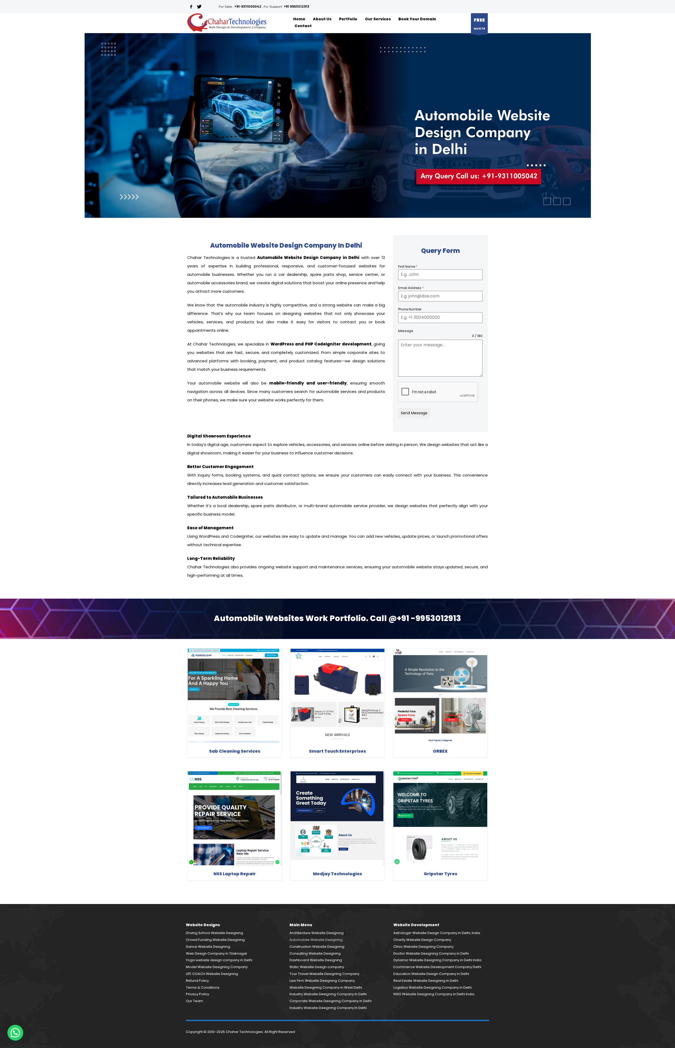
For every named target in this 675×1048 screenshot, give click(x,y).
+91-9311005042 (247, 6)
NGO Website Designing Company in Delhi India (433, 994)
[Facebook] (191, 7)
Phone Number (409, 309)
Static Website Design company (317, 966)
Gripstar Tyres (440, 874)
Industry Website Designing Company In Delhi (328, 994)
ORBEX (440, 751)
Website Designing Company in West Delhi (326, 987)
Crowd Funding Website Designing (215, 939)
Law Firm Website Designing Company (322, 980)
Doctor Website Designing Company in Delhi (431, 953)
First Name (407, 266)
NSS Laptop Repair (235, 874)
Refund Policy (197, 980)
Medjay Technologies (337, 874)
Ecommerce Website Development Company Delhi (437, 966)
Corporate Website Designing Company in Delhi (331, 1000)
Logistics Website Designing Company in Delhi (432, 987)
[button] (15, 1033)
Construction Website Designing (317, 946)
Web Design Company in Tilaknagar (216, 953)
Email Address (411, 288)
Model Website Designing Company (217, 966)
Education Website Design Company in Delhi (431, 973)
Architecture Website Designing (317, 932)
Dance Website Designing (208, 946)
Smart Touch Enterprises (337, 751)
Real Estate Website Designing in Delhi (425, 980)
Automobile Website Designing (316, 939)
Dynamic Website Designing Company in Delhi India (437, 960)
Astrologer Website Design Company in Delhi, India (436, 932)
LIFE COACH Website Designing (212, 973)
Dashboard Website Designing (316, 960)
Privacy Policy (197, 994)
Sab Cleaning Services (234, 751)
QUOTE (479, 24)
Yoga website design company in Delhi (219, 960)
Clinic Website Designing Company (423, 946)
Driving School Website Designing (214, 932)
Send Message (414, 413)
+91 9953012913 (296, 6)
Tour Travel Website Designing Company (324, 973)
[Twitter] (199, 7)
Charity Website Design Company (422, 939)
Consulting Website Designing (315, 953)
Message (405, 331)
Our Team (194, 1000)
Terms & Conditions (202, 987)
